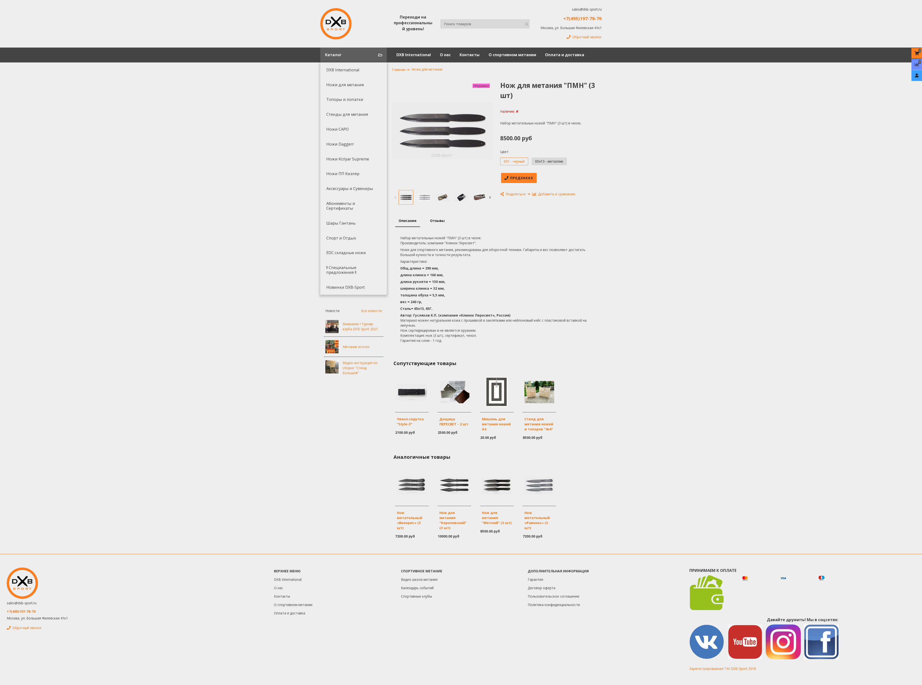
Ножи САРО (337, 129)
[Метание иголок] (332, 346)
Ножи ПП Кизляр (342, 173)
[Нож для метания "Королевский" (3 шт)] (454, 485)
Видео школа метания (419, 579)
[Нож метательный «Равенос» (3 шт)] (539, 485)
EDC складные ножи (346, 252)
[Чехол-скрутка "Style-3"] (412, 391)
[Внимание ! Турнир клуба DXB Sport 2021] (332, 326)
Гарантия (535, 579)
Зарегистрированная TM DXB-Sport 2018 (722, 668)
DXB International (413, 54)
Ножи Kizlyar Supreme (347, 159)
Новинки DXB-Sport (345, 287)
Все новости (371, 310)
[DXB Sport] (336, 23)
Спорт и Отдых (341, 238)
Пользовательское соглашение (553, 596)
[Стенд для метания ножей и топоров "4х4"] (539, 391)
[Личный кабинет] (916, 75)
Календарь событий (417, 588)
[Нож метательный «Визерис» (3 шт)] (412, 485)
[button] (395, 197)
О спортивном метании (512, 54)
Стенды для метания (347, 114)
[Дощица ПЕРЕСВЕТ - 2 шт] (454, 391)
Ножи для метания (345, 84)
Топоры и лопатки (344, 99)
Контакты (469, 54)
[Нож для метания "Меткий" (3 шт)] (497, 485)
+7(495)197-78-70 (582, 18)
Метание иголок (356, 346)
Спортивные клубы (416, 596)
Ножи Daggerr (340, 144)
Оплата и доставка (564, 54)
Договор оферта (541, 588)
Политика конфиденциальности (554, 604)
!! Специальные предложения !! (341, 270)
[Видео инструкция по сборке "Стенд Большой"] (332, 366)
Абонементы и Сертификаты (340, 206)
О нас (445, 54)
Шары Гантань (341, 223)
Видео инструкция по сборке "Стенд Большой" (360, 368)
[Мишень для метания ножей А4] (497, 391)
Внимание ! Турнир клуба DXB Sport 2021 (360, 326)
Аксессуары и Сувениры (349, 188)
